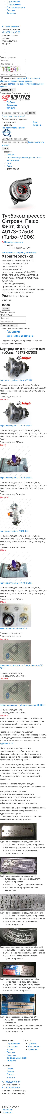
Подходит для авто (13, 242)
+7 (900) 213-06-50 (11, 20)
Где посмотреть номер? (13, 116)
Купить (6, 309)
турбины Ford (6, 743)
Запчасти (11, 108)
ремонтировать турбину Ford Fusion (19, 252)
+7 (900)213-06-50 (11, 1087)
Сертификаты (13, 1)
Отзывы (10, 1071)
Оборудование (13, 4)
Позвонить (7, 1112)
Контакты (11, 13)
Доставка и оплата (16, 7)
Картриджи (12, 105)
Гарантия (11, 10)
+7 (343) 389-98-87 (11, 26)
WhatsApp (7, 1109)
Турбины (11, 102)
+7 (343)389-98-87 (11, 1082)
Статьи (10, 1068)
